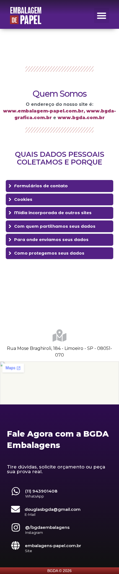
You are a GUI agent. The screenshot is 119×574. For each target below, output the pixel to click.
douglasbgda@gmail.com (53, 509)
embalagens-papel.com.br (53, 545)
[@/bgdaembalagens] (15, 527)
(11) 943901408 (41, 491)
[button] (101, 15)
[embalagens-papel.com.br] (15, 545)
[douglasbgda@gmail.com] (15, 509)
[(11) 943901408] (15, 491)
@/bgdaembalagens (47, 527)
